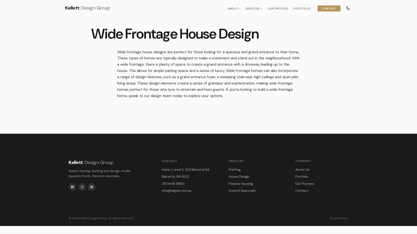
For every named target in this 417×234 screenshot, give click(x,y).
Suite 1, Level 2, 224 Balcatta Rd (185, 169)
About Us (302, 169)
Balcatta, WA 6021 (175, 176)
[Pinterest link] (92, 187)
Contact (329, 8)
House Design (239, 176)
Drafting (235, 169)
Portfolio (302, 8)
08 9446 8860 (173, 184)
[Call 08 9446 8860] (348, 8)
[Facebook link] (72, 187)
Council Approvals (242, 190)
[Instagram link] (82, 187)
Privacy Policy (339, 218)
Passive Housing (241, 184)
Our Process (278, 8)
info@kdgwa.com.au (176, 190)
